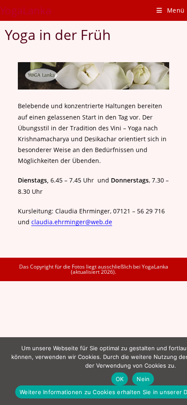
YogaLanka (25, 10)
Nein (143, 378)
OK (120, 378)
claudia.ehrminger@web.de (71, 222)
